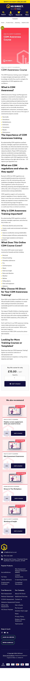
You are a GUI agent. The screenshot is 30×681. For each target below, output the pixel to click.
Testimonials (19, 624)
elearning (17, 22)
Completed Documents (18, 583)
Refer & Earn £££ (8, 642)
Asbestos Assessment (8, 602)
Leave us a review (8, 637)
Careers (17, 602)
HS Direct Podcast (7, 609)
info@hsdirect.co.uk (10, 552)
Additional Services (21, 596)
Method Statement (7, 596)
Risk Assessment (6, 593)
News (17, 614)
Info (7, 433)
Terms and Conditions (9, 655)
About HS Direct (20, 593)
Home (2, 22)
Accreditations (6, 572)
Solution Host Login (21, 611)
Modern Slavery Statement (20, 620)
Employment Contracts (5, 583)
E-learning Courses (21, 580)
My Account (19, 608)
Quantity (15, 375)
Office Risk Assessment (5, 606)
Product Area (9, 22)
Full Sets (4, 577)
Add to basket (16, 384)
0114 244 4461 (21, 1)
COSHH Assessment (7, 599)
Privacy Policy (19, 616)
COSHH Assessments (19, 576)
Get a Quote (19, 605)
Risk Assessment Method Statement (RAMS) (21, 570)
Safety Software (6, 580)
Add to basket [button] (18, 433)
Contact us (18, 599)
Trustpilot (15, 18)
